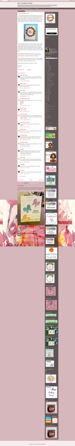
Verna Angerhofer (52, 48)
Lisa (21, 170)
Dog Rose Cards (49, 78)
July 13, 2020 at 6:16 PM (25, 87)
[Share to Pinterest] (30, 69)
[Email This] (27, 69)
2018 (47, 96)
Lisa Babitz (22, 135)
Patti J (21, 90)
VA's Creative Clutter (24, 3)
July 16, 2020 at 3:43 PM (25, 167)
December (48, 65)
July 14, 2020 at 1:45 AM (25, 105)
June (48, 88)
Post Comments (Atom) (33, 183)
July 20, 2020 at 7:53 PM (25, 173)
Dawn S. (21, 83)
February (48, 92)
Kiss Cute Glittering (48, 116)
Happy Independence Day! (50, 84)
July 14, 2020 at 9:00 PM (25, 154)
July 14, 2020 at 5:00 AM (25, 119)
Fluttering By (20, 185)
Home (19, 8)
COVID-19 (19, 238)
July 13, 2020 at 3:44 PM (25, 80)
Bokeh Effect (47, 110)
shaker (46, 120)
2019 (47, 95)
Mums (48, 82)
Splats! (46, 121)
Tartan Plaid (48, 79)
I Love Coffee (23, 233)
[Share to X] (29, 69)
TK (20, 149)
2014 (47, 100)
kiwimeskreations (23, 98)
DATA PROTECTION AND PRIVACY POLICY (27, 8)
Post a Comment (22, 176)
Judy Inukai (22, 114)
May (47, 89)
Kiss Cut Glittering (48, 115)
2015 (47, 99)
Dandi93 (21, 129)
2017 (47, 97)
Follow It (51, 33)
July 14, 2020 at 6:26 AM (25, 132)
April (48, 90)
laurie (21, 164)
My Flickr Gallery (37, 8)
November (48, 66)
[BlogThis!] (28, 69)
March (48, 91)
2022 (47, 62)
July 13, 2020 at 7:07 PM (25, 96)
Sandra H (22, 108)
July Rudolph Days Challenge (50, 74)
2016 (47, 98)
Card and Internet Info (49, 80)
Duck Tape (47, 112)
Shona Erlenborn (23, 122)
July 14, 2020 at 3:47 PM (25, 146)
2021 (47, 63)
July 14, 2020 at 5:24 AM (25, 126)
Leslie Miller (22, 75)
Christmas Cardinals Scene (50, 83)
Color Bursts (47, 111)
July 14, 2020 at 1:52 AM (25, 111)
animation (47, 107)
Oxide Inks (47, 119)
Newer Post (20, 180)
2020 (47, 64)
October (48, 67)
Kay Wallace (22, 142)
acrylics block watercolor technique (50, 106)
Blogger (44, 444)
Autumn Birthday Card (50, 81)
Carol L (21, 157)
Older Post (41, 180)
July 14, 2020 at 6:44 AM (25, 139)
